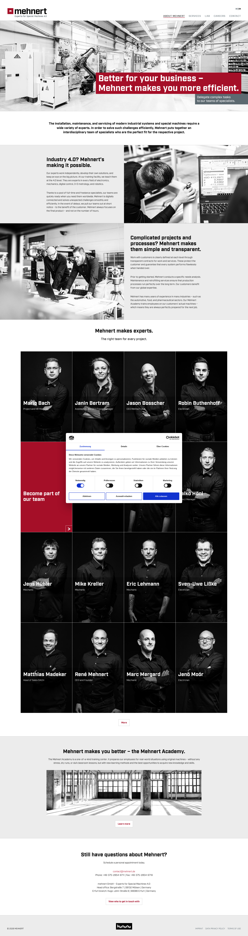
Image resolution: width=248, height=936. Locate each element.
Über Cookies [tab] (163, 446)
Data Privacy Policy (215, 928)
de (236, 9)
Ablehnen (87, 496)
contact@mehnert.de (124, 871)
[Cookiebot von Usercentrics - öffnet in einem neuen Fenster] (168, 438)
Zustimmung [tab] (85, 446)
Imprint (199, 928)
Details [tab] (124, 446)
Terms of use (234, 928)
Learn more (124, 823)
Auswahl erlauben (124, 496)
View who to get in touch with (124, 901)
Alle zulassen (161, 496)
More (124, 722)
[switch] (109, 485)
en (240, 9)
